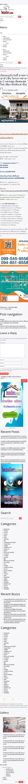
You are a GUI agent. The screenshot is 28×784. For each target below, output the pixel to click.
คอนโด (5, 550)
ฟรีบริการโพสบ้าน (16, 376)
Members (5, 46)
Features (6, 530)
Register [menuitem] (5, 779)
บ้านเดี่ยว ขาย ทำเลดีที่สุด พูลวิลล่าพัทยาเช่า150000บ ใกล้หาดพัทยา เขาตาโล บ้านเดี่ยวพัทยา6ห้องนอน (14, 611)
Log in (1, 18)
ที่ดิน (5, 559)
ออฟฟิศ (5, 578)
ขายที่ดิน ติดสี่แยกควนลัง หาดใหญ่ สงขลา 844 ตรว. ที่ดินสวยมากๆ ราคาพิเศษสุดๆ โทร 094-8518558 (14, 321)
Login (7, 43)
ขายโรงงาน (6, 549)
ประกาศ (5, 568)
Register (2, 20)
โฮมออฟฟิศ (6, 588)
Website (2, 366)
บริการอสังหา (7, 562)
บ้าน (5, 564)
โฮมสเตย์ (6, 587)
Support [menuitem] (8, 774)
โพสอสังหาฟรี (6, 38)
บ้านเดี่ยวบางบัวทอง (8, 567)
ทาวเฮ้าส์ (6, 557)
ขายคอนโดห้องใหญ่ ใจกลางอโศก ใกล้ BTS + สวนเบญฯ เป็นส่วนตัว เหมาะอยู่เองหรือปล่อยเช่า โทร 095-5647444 (15, 601)
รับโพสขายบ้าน (3, 307)
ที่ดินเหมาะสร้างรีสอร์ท (9, 560)
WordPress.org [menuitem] (9, 769)
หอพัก (5, 575)
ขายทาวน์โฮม (3, 71)
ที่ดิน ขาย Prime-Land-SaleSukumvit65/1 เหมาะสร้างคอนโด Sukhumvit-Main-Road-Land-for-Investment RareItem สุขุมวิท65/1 (13, 461)
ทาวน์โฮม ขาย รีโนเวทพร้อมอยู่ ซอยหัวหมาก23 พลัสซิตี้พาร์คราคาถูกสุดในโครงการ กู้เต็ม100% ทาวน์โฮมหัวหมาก (13, 442)
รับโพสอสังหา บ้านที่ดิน (6, 376)
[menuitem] (15, 767)
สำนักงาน (6, 573)
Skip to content (3, 4)
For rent (6, 532)
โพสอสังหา (6, 582)
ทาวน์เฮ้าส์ (6, 554)
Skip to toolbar (3, 764)
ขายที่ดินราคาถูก (7, 547)
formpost (5, 44)
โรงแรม (5, 585)
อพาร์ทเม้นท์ (6, 577)
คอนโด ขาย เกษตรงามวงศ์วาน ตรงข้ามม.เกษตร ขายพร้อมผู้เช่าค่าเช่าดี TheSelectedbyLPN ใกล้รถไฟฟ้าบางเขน (13, 454)
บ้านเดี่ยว (6, 565)
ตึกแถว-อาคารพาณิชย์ (9, 552)
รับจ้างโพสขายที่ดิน (12, 307)
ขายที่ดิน (6, 545)
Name (2, 360)
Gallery (5, 535)
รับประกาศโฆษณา (8, 570)
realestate (6, 539)
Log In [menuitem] (4, 777)
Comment (3, 342)
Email (2, 363)
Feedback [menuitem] (8, 775)
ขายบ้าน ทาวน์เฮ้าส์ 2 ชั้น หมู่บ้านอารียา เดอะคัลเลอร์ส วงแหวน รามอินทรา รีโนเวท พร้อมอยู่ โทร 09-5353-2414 (13, 326)
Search (2, 378)
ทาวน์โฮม (6, 555)
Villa (5, 540)
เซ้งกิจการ (6, 580)
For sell (5, 534)
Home (4, 36)
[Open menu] (0, 22)
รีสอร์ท (5, 572)
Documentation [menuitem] (10, 770)
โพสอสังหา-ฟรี (7, 583)
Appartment (6, 529)
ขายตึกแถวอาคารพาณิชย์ (9, 542)
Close (1, 32)
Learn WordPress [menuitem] (10, 772)
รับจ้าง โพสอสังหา (7, 39)
